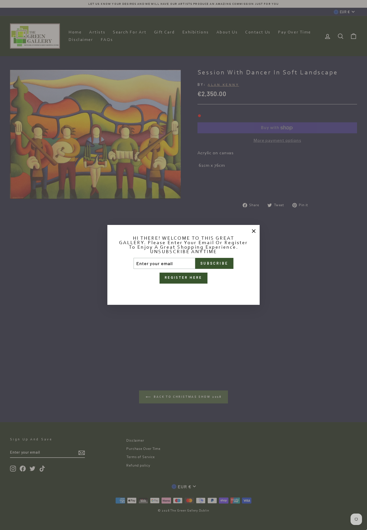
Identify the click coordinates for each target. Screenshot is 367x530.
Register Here (183, 278)
